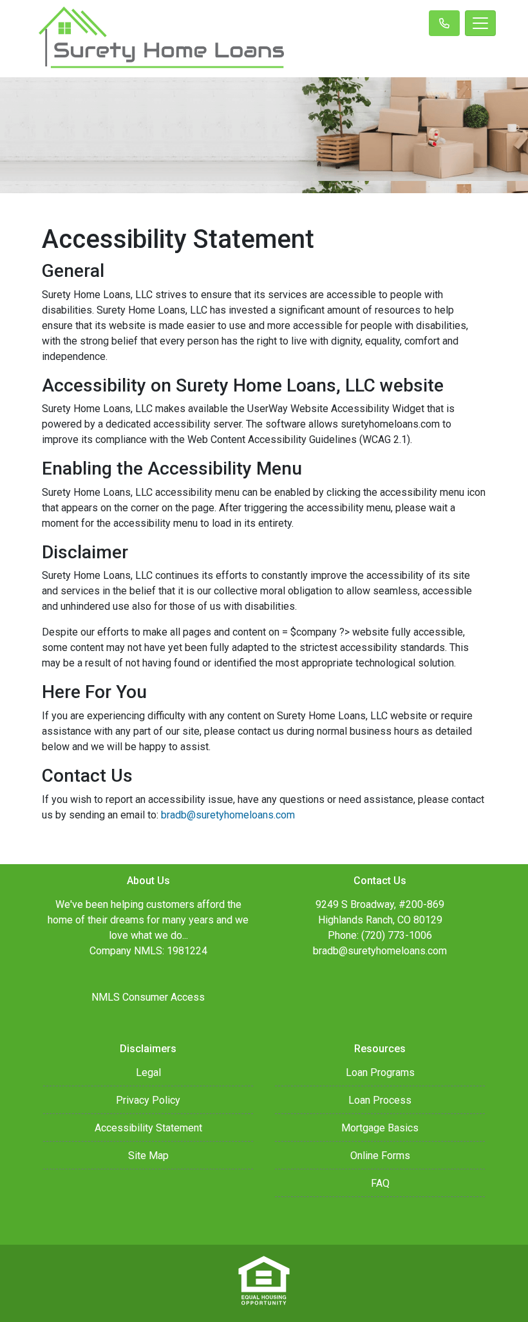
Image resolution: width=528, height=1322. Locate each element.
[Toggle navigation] (480, 23)
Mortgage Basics (380, 1128)
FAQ (380, 1183)
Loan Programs (380, 1072)
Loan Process (379, 1100)
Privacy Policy (148, 1100)
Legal (148, 1072)
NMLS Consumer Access (148, 997)
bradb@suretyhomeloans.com (228, 815)
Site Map (148, 1155)
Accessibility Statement (148, 1128)
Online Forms (380, 1155)
